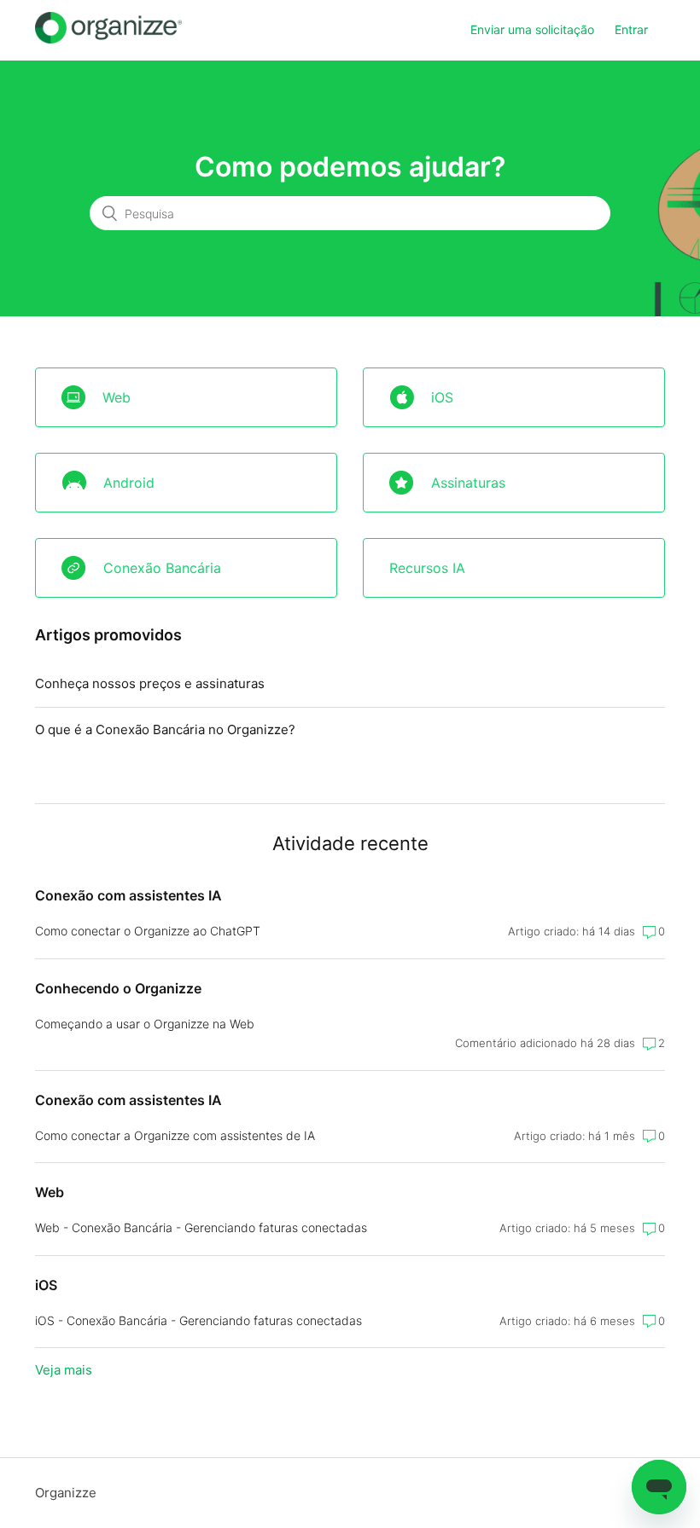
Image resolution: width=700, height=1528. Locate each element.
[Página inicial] (108, 39)
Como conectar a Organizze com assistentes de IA (175, 1135)
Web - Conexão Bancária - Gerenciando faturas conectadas (201, 1227)
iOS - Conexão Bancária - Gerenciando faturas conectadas (198, 1320)
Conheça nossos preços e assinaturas (150, 683)
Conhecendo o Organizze (118, 988)
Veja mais (63, 1370)
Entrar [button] (631, 29)
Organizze (65, 1493)
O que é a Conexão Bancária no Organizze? (165, 729)
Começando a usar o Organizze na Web (144, 1023)
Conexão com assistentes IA (128, 895)
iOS (46, 1285)
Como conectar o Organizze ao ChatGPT (147, 930)
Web (49, 1192)
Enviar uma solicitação (532, 29)
